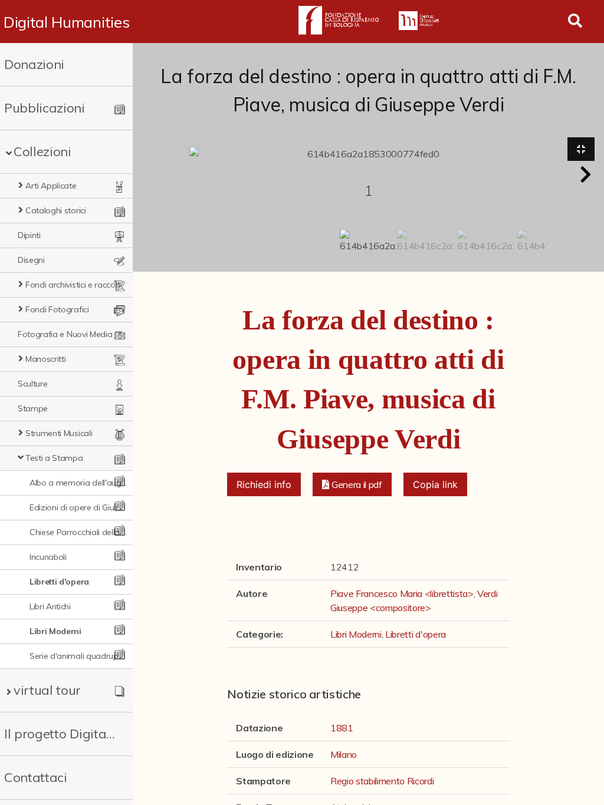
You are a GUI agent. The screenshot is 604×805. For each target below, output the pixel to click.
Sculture (32, 383)
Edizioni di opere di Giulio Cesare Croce (78, 507)
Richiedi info (264, 484)
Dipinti (29, 235)
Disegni (31, 260)
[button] (586, 174)
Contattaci (35, 777)
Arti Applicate (51, 185)
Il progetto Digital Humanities (60, 733)
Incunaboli (48, 557)
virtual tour (47, 690)
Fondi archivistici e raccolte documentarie (74, 284)
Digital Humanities (66, 21)
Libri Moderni (55, 631)
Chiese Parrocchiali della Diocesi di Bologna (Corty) (78, 532)
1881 (341, 728)
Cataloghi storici (55, 210)
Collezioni (42, 151)
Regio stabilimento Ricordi (382, 781)
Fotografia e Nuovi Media (65, 334)
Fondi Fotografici (57, 309)
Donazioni (34, 64)
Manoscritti (45, 359)
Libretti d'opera (59, 581)
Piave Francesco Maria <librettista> (402, 593)
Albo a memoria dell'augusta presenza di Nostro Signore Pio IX (78, 482)
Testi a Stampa (54, 458)
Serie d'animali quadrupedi (78, 656)
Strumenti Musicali (58, 433)
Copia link (435, 484)
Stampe (33, 408)
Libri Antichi (50, 606)
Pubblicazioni (44, 108)
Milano (343, 754)
